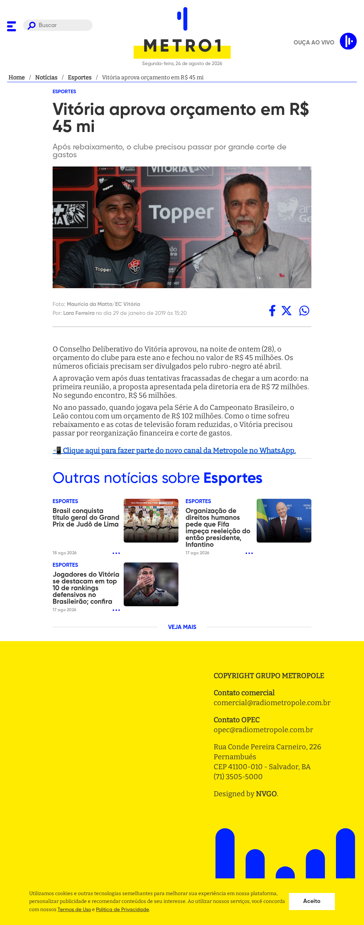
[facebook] (272, 310)
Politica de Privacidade (122, 909)
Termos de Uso (74, 909)
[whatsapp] (304, 310)
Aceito (312, 901)
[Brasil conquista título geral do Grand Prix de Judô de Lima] (151, 521)
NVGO (266, 793)
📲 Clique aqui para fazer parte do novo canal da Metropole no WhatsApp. (174, 450)
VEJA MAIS (182, 627)
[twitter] (286, 310)
